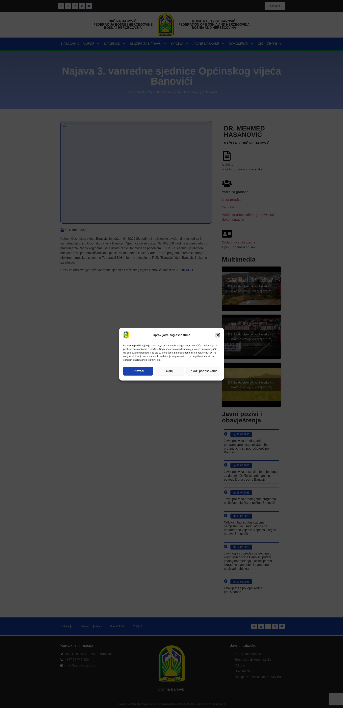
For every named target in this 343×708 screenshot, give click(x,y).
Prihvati (138, 371)
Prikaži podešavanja (203, 371)
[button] (218, 335)
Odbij (169, 371)
